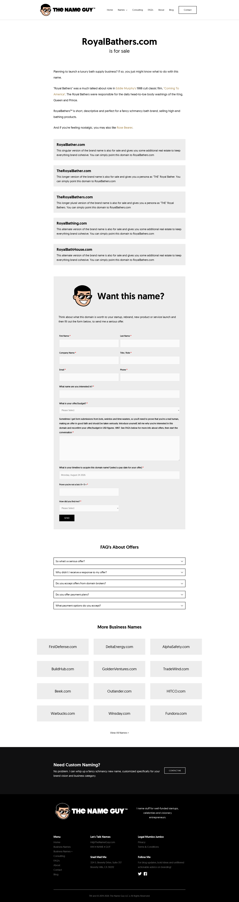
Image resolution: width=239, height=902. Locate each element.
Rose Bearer (124, 127)
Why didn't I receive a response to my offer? (81, 572)
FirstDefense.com (63, 646)
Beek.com (63, 691)
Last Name (125, 336)
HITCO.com (176, 691)
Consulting (59, 856)
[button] (188, 10)
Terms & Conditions (148, 846)
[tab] (119, 561)
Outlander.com (119, 691)
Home (57, 842)
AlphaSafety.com (176, 646)
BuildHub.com (63, 669)
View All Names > (119, 732)
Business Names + (63, 851)
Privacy (141, 842)
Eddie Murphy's (126, 88)
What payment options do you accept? (78, 605)
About (57, 865)
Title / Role (125, 352)
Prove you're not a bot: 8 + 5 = (73, 484)
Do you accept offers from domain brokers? (81, 583)
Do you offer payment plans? (72, 594)
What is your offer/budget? (73, 403)
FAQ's (57, 860)
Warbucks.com (63, 713)
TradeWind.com (176, 669)
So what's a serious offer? (70, 561)
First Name (64, 336)
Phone (123, 369)
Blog (56, 874)
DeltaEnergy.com (119, 646)
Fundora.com (176, 713)
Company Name (67, 352)
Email (62, 369)
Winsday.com (119, 713)
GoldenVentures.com (119, 669)
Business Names (62, 846)
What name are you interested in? (76, 386)
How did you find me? (70, 501)
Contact (58, 869)
